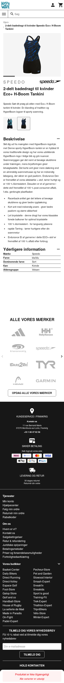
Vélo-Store (39, 613)
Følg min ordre (11, 509)
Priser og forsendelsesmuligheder (22, 553)
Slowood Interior (42, 577)
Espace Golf (10, 585)
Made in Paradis (12, 613)
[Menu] (4, 14)
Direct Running (11, 577)
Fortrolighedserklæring (16, 557)
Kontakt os (32, 421)
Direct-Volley (10, 581)
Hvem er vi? (10, 529)
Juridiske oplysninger (15, 545)
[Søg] (12, 14)
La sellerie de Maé (13, 609)
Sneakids (38, 589)
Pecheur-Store (41, 569)
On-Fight (8, 617)
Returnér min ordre (13, 513)
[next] (61, 356)
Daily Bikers (10, 573)
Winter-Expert (41, 617)
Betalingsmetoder (13, 549)
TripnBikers (40, 609)
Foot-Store (9, 589)
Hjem (6, 22)
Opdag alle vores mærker (32, 393)
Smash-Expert (41, 581)
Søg (17, 14)
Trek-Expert (40, 601)
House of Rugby (12, 605)
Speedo (14, 82)
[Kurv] (60, 5)
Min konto (8, 501)
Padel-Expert (10, 621)
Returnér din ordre (32, 483)
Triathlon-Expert (42, 605)
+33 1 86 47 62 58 (32, 431)
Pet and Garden (42, 573)
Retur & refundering (14, 541)
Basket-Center (11, 569)
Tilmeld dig (32, 654)
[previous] (2, 356)
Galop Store (10, 593)
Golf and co (9, 597)
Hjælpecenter (10, 505)
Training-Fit (40, 597)
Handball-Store (11, 601)
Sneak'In (38, 585)
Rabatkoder (9, 517)
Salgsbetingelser (12, 537)
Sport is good (41, 593)
